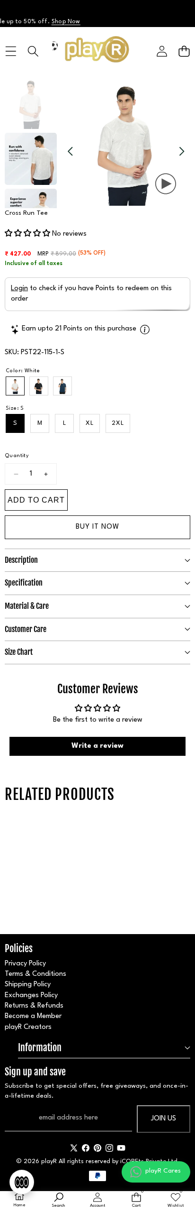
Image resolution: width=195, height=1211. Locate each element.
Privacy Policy (25, 963)
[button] (184, 51)
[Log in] (161, 51)
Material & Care (27, 606)
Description (21, 560)
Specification (24, 582)
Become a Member (33, 1016)
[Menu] (10, 51)
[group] (31, 103)
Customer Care (25, 629)
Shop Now (58, 22)
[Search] (33, 51)
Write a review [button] (97, 746)
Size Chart (19, 652)
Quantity (17, 456)
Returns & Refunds (34, 1005)
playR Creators (28, 1027)
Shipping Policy (28, 984)
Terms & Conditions (35, 974)
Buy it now (97, 527)
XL (90, 423)
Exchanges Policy (31, 995)
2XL (118, 423)
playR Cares (163, 1170)
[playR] (97, 51)
